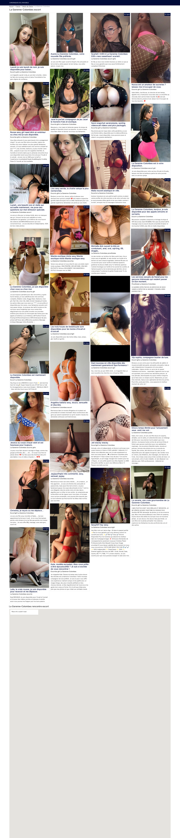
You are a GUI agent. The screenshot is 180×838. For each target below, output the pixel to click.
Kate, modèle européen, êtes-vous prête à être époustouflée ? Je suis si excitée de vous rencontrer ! (69, 566)
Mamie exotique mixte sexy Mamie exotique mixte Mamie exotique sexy (68, 257)
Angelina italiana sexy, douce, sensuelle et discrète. (69, 403)
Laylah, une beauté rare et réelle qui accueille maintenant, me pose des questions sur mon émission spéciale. (27, 207)
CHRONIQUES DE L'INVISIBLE (19, 3)
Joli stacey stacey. (100, 442)
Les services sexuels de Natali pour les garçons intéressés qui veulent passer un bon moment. (150, 279)
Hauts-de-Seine (27, 6)
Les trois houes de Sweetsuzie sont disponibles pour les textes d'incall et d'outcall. (68, 329)
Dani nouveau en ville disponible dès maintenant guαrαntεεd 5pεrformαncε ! (109, 364)
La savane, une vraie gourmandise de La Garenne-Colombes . (150, 501)
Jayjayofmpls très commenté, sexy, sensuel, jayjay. (67, 475)
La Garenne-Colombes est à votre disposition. (147, 164)
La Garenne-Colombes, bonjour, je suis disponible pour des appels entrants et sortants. (150, 211)
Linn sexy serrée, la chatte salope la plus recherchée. (70, 189)
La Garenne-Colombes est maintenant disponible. (28, 376)
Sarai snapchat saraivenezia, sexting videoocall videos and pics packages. (108, 124)
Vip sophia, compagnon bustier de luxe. (150, 357)
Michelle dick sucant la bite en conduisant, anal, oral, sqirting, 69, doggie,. (107, 248)
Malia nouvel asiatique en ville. (105, 190)
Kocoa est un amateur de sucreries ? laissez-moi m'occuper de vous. (149, 85)
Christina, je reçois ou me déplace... (27, 510)
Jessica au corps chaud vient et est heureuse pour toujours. (26, 443)
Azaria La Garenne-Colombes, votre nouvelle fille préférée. (67, 55)
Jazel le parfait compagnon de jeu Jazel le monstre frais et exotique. (69, 120)
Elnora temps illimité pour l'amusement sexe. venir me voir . (150, 429)
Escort (11, 6)
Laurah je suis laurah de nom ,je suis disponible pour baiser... (27, 68)
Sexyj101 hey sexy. (100, 525)
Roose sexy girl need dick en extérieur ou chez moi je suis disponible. (28, 133)
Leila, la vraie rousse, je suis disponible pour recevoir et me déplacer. (28, 590)
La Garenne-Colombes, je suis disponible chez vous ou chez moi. (29, 288)
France (18, 6)
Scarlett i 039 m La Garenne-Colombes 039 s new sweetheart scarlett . (109, 55)
